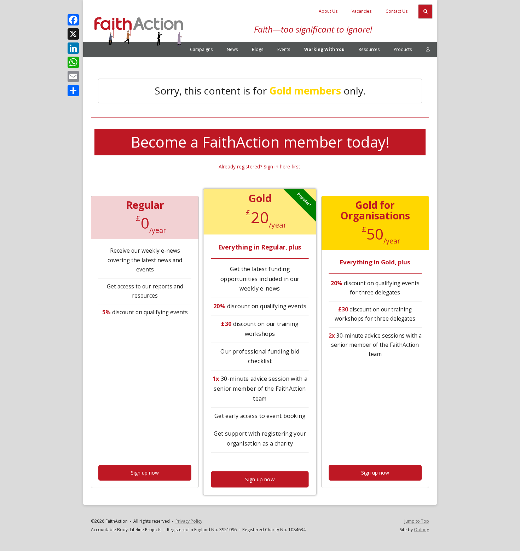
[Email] (73, 76)
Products (403, 49)
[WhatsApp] (73, 62)
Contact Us (397, 11)
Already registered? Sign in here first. (260, 166)
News (232, 49)
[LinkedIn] (73, 48)
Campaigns (201, 49)
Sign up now (145, 472)
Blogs (257, 49)
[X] (73, 34)
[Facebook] (73, 20)
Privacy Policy (188, 521)
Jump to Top (416, 521)
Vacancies (361, 11)
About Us (328, 11)
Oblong (421, 530)
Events (283, 49)
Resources (369, 49)
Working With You (324, 49)
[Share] (73, 91)
